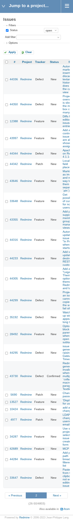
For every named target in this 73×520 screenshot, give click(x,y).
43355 (14, 219)
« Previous (15, 495)
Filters (12, 25)
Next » (57, 495)
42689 (14, 448)
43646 (14, 180)
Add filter (10, 37)
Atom (66, 509)
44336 (14, 79)
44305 (14, 278)
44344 (14, 153)
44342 (14, 164)
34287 (14, 436)
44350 (14, 104)
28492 (14, 334)
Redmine (26, 79)
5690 (14, 394)
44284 (14, 459)
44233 (14, 258)
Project (27, 62)
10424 (14, 409)
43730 (14, 376)
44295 (14, 352)
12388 (14, 121)
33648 (14, 201)
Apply (12, 52)
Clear (28, 52)
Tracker (40, 62)
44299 (14, 300)
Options (13, 43)
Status (13, 30)
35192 (14, 317)
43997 (14, 138)
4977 (14, 419)
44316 (14, 239)
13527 (14, 401)
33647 (14, 477)
